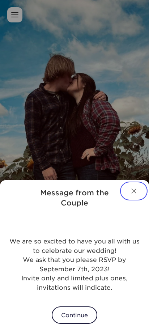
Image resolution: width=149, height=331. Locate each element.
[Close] (134, 191)
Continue (74, 314)
